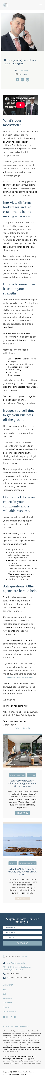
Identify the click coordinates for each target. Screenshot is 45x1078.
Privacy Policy (9, 1012)
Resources (8, 998)
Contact (7, 1007)
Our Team (7, 1003)
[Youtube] (22, 80)
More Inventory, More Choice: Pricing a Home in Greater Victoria (22, 783)
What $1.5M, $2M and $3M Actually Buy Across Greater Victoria (23, 871)
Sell (4, 994)
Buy (4, 990)
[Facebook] (27, 80)
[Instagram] (17, 80)
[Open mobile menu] (41, 5)
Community (23, 70)
